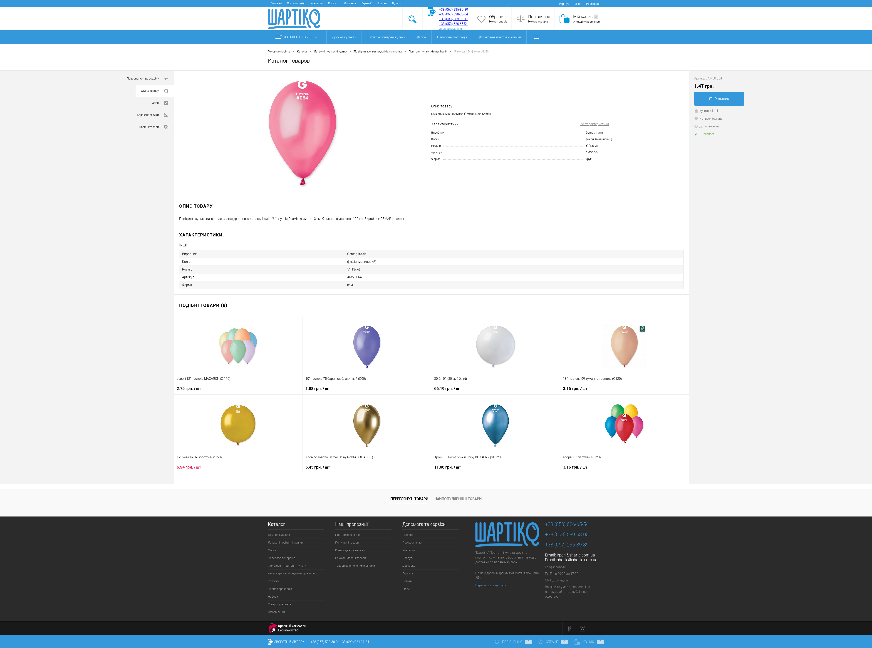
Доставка (350, 3)
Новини (382, 3)
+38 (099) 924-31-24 (354, 642)
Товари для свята (279, 604)
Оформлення (276, 612)
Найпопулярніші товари (458, 498)
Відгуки (396, 3)
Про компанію (296, 3)
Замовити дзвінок (451, 28)
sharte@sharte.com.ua (577, 559)
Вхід (577, 3)
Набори (273, 596)
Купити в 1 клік (709, 110)
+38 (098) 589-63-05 (567, 534)
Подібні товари (149, 127)
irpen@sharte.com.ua (576, 555)
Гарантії (367, 3)
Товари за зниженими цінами (355, 565)
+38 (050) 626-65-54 (567, 524)
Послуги (333, 3)
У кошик (722, 99)
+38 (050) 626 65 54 (453, 24)
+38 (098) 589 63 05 (453, 19)
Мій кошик (585, 16)
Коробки (273, 581)
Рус (567, 3)
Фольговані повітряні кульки (499, 37)
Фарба (421, 37)
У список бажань (710, 118)
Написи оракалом (280, 589)
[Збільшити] (302, 133)
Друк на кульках (344, 37)
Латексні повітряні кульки (386, 37)
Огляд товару (150, 90)
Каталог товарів (298, 37)
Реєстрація (593, 3)
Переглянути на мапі (490, 585)
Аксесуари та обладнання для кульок (293, 573)
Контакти (317, 3)
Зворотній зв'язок (289, 642)
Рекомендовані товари (350, 558)
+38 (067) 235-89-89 (453, 9)
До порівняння (709, 126)
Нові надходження (347, 534)
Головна (276, 3)
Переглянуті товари (409, 498)
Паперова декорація (452, 37)
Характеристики (148, 115)
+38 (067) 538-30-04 (325, 642)
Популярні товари (347, 542)
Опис (155, 102)
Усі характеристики (594, 124)
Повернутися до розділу (143, 78)
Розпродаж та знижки (350, 550)
